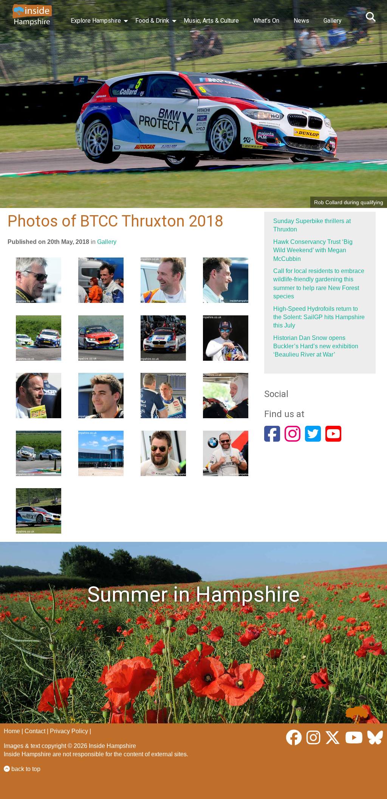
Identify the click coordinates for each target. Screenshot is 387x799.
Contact (35, 731)
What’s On (266, 20)
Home (12, 731)
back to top (25, 769)
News (301, 20)
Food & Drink (152, 20)
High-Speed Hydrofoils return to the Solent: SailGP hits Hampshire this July (319, 317)
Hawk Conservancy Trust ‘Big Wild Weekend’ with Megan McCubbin (313, 250)
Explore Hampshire (96, 20)
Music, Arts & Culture (211, 20)
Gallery (333, 20)
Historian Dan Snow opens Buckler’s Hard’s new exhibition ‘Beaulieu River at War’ (315, 346)
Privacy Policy (69, 731)
